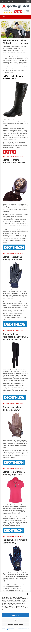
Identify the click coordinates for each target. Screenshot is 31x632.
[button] (28, 594)
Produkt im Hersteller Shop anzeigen (13, 156)
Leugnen (15, 620)
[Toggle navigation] (3, 17)
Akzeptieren (15, 615)
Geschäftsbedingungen (23, 628)
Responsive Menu (28, 1)
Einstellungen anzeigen (15, 624)
